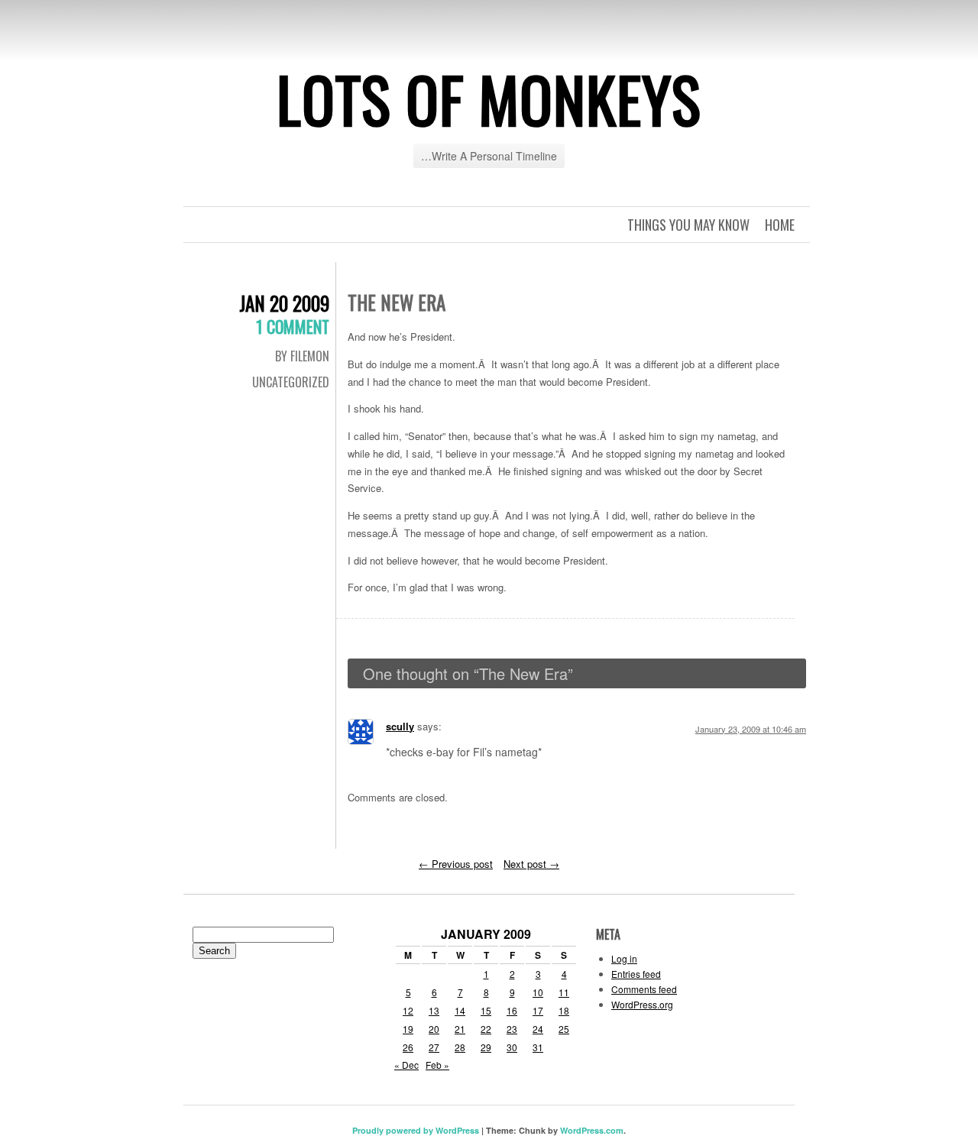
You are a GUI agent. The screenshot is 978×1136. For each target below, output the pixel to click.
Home (780, 225)
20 (434, 1028)
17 (538, 1010)
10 (538, 992)
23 (512, 1028)
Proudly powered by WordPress (415, 1130)
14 (460, 1010)
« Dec (406, 1064)
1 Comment (292, 326)
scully (400, 726)
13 (434, 1010)
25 (564, 1028)
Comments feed (644, 988)
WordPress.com (591, 1130)
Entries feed (636, 973)
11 (564, 992)
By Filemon (302, 356)
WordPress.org (642, 1004)
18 (564, 1010)
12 (408, 1010)
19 (408, 1028)
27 (434, 1047)
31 (538, 1047)
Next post (531, 863)
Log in (624, 958)
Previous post (456, 863)
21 (460, 1028)
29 (486, 1047)
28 (460, 1047)
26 (408, 1047)
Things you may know (688, 225)
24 (538, 1028)
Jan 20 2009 (284, 303)
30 (512, 1047)
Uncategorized (290, 382)
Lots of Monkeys (489, 98)
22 (486, 1028)
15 (486, 1010)
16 (512, 1010)
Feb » (437, 1064)
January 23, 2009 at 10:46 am (750, 729)
